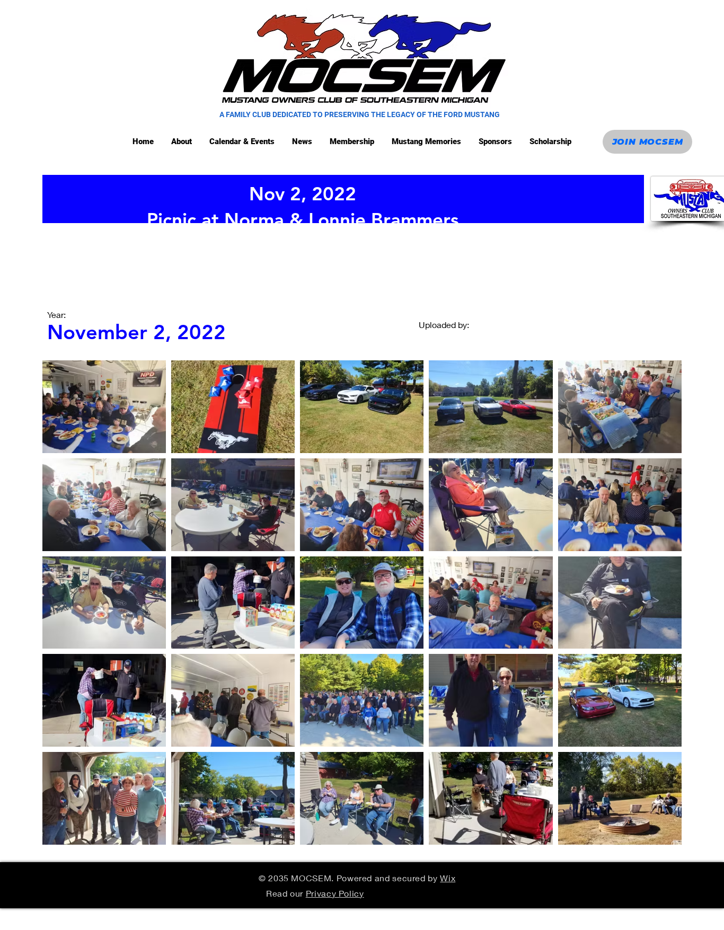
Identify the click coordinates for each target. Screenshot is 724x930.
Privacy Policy (335, 893)
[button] (242, 142)
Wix (447, 878)
